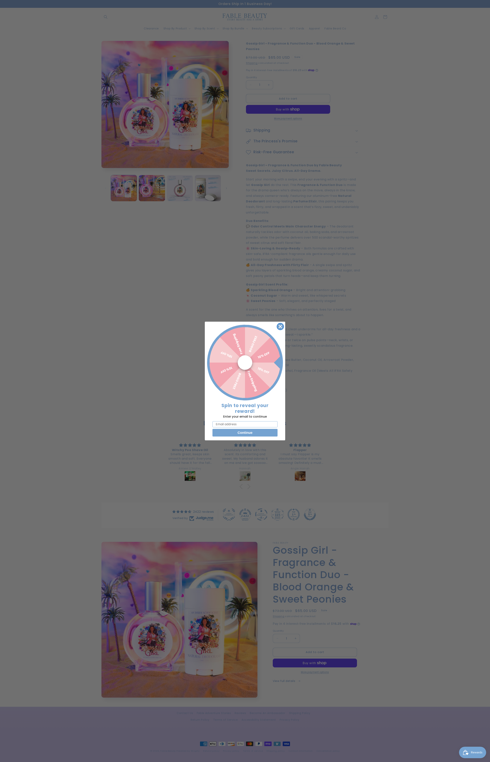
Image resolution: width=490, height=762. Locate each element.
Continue (245, 433)
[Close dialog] (280, 326)
